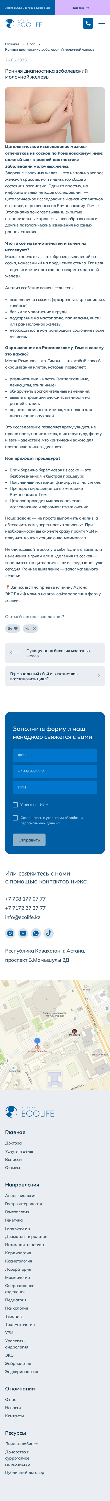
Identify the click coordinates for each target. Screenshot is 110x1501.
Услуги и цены (19, 1151)
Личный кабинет (21, 1443)
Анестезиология (21, 1195)
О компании (20, 1388)
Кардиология (18, 1252)
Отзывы (12, 1167)
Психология (16, 1308)
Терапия (13, 1316)
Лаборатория (18, 1269)
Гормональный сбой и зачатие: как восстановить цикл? (44, 676)
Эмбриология (18, 1363)
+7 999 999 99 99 (31, 771)
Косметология (18, 1261)
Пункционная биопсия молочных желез (58, 653)
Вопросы (13, 1159)
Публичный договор (24, 1472)
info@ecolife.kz (22, 917)
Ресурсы (15, 1433)
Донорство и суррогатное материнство (17, 1458)
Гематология (17, 1211)
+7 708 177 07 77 (25, 898)
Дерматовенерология (26, 1236)
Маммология (17, 1277)
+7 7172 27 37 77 (25, 908)
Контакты (14, 1415)
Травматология (20, 1324)
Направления (22, 1184)
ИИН (22, 787)
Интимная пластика (24, 1244)
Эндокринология (21, 1371)
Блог (31, 44)
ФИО (22, 755)
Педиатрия (16, 1299)
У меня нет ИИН (34, 804)
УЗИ (9, 1332)
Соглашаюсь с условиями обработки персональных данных (51, 820)
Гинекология (17, 1228)
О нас (10, 1399)
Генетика (14, 1220)
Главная (12, 44)
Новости (13, 1407)
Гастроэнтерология (23, 1203)
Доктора (13, 1143)
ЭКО (9, 1355)
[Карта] (55, 1035)
